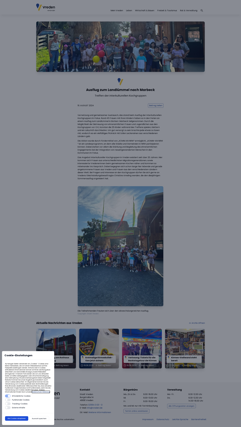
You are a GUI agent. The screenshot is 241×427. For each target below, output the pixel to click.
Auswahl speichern (39, 418)
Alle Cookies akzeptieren (17, 418)
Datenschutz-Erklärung (41, 392)
